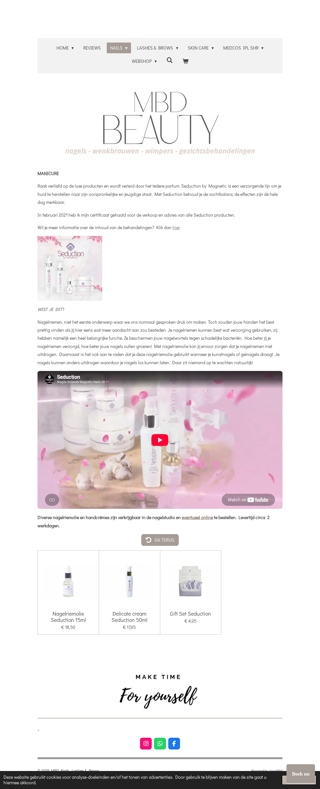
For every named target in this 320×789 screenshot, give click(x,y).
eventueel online (197, 517)
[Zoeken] (169, 60)
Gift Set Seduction (190, 613)
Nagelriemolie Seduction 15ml (68, 616)
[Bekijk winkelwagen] (185, 61)
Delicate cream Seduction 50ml (129, 616)
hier (176, 227)
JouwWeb (275, 770)
